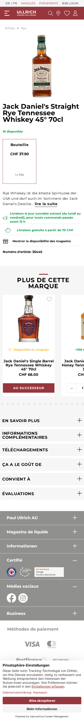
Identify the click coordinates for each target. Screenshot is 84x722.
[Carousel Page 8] (29, 404)
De (8, 3)
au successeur (28, 388)
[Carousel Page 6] (18, 404)
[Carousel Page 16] (72, 404)
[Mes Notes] (66, 13)
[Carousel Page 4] (8, 404)
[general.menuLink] (6, 13)
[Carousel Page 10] (40, 404)
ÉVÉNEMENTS (48, 3)
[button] (42, 420)
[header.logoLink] (26, 13)
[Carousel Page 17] (77, 404)
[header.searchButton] (50, 13)
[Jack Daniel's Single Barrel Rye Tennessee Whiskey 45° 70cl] (28, 318)
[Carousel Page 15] (67, 404)
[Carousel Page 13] (56, 404)
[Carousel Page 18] (83, 404)
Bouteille (19, 145)
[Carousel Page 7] (24, 404)
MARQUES (28, 3)
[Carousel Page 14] (61, 404)
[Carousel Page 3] (2, 404)
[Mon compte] (75, 13)
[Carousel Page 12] (51, 404)
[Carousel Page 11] (45, 404)
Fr (15, 3)
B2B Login (70, 3)
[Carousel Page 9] (34, 404)
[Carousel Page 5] (13, 404)
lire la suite (46, 204)
